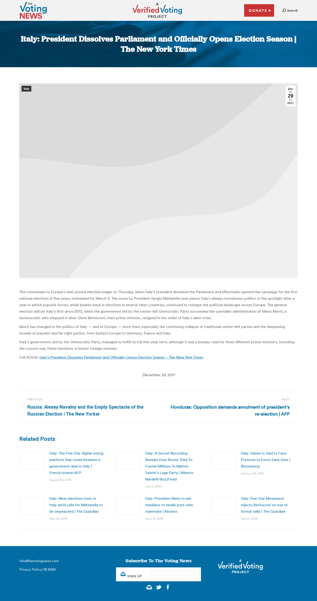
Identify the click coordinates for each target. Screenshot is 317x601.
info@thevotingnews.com (39, 561)
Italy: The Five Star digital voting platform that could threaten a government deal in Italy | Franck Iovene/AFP (76, 463)
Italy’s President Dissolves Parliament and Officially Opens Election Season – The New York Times (121, 357)
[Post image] (32, 460)
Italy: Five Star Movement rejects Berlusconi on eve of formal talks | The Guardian (264, 505)
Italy (26, 88)
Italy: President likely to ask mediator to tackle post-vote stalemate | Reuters (169, 505)
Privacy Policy (30, 569)
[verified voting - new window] (157, 18)
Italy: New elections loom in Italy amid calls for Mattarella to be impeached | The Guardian (76, 505)
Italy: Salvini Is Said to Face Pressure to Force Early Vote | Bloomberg (265, 459)
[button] (290, 11)
